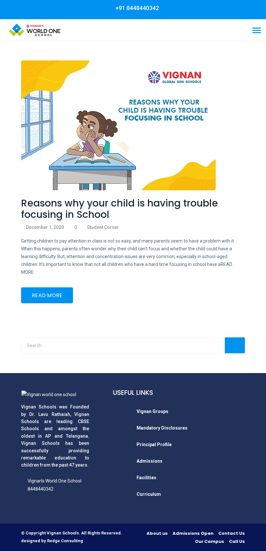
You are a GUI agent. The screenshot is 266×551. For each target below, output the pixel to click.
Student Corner (103, 227)
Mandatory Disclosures (162, 428)
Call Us (237, 541)
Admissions (150, 461)
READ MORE (47, 295)
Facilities (146, 477)
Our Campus (209, 541)
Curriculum (149, 494)
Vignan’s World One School (54, 480)
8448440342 (41, 489)
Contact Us (231, 533)
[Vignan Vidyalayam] (34, 29)
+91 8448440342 (136, 8)
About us (157, 533)
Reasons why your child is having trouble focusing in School (119, 208)
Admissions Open (193, 533)
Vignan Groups (152, 411)
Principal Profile (154, 444)
